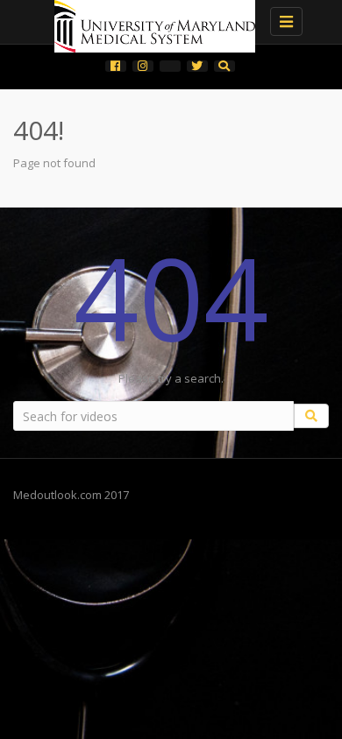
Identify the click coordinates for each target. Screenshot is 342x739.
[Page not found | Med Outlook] (167, 22)
